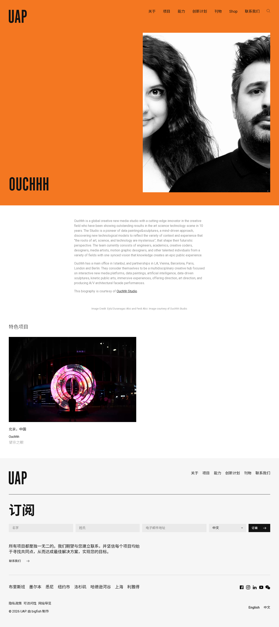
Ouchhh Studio (127, 291)
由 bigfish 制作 (38, 611)
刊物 (247, 473)
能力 (217, 473)
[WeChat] (267, 589)
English (254, 607)
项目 (206, 473)
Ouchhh (14, 437)
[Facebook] (241, 589)
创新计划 (232, 473)
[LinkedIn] (254, 589)
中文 (267, 607)
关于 (194, 473)
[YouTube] (261, 589)
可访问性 (30, 603)
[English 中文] (227, 528)
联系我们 (263, 473)
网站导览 (44, 603)
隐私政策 (15, 603)
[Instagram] (248, 589)
